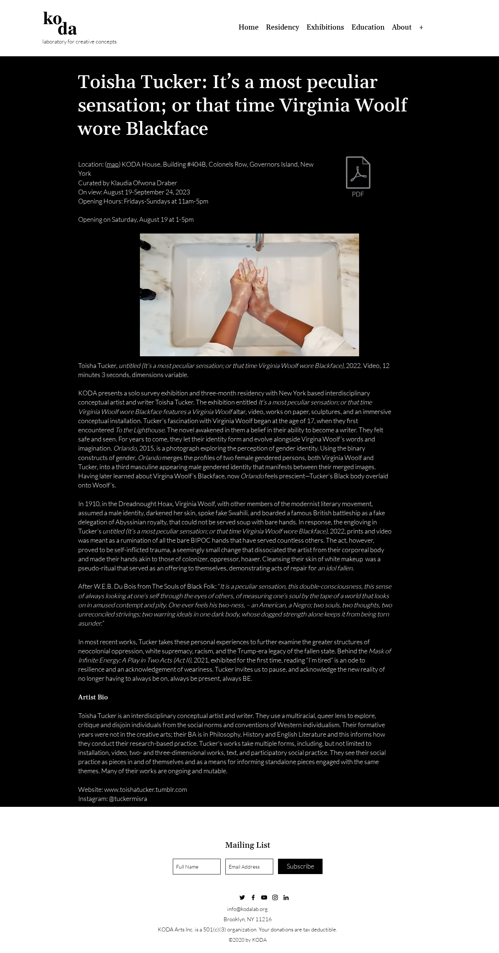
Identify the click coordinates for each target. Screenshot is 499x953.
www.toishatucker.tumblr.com (145, 789)
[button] (282, 27)
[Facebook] (253, 897)
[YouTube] (264, 897)
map (113, 164)
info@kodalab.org (247, 908)
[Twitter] (242, 897)
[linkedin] (286, 897)
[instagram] (275, 897)
